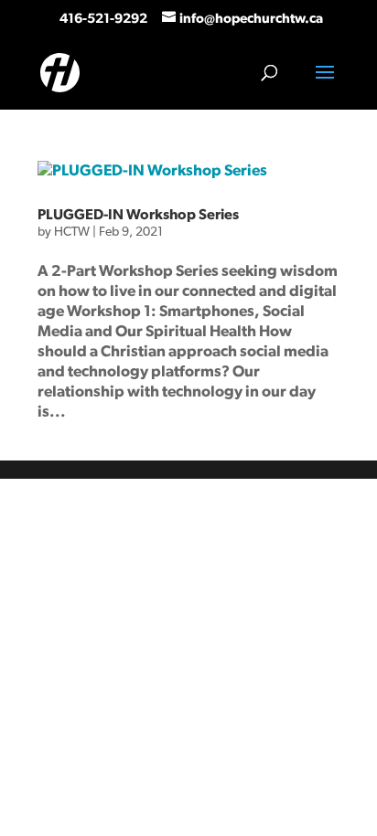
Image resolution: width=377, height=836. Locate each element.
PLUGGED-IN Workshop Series (138, 214)
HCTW (72, 232)
